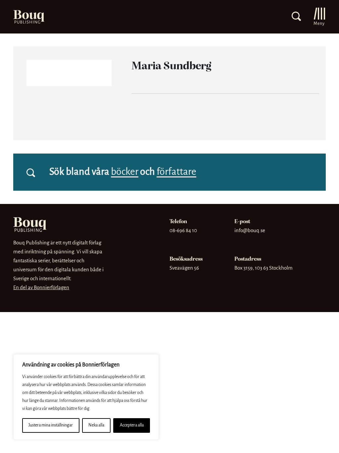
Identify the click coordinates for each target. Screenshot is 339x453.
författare (176, 172)
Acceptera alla (132, 425)
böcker (124, 172)
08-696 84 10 (183, 230)
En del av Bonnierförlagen (41, 288)
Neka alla (96, 425)
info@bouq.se (249, 230)
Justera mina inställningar (50, 425)
